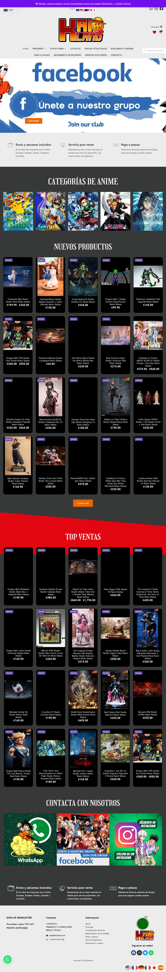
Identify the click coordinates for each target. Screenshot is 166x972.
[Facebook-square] (161, 8)
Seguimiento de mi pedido (97, 933)
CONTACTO (116, 55)
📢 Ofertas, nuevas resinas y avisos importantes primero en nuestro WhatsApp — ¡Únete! (79, 3)
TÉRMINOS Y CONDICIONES (59, 927)
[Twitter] (145, 952)
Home (26, 48)
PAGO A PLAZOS (42, 55)
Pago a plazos (92, 937)
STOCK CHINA (57, 48)
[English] (128, 967)
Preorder (89, 927)
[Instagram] (156, 8)
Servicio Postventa (94, 940)
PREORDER (38, 48)
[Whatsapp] (151, 8)
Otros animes (147, 208)
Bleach (50, 208)
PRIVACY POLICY (53, 930)
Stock (88, 924)
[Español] (161, 967)
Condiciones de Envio (95, 930)
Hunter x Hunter (115, 208)
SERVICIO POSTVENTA (96, 55)
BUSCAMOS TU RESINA (122, 48)
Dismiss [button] (127, 3)
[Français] (135, 967)
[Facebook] (133, 952)
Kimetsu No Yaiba (18, 208)
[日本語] (154, 967)
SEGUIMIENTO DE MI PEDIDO (67, 55)
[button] (3, 96)
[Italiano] (148, 967)
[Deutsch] (141, 967)
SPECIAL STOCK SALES (96, 48)
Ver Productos (18, 214)
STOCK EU (76, 48)
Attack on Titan (83, 208)
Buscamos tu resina (94, 943)
